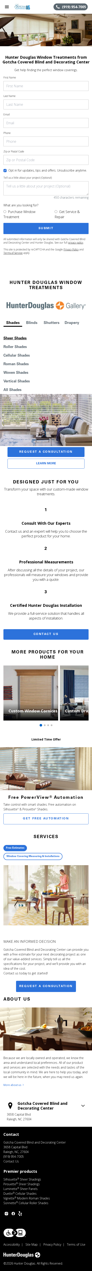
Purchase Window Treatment (19, 214)
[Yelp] (20, 1214)
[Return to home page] (26, 7)
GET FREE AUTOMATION (46, 818)
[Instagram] (6, 1214)
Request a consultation (46, 986)
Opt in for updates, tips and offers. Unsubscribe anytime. (47, 170)
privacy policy (75, 242)
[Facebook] (13, 1214)
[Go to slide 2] (45, 725)
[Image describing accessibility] (14, 1233)
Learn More (46, 463)
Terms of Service (13, 253)
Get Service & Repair (67, 214)
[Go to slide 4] (51, 725)
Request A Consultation (46, 452)
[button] (6, 6)
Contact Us (46, 634)
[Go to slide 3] (48, 725)
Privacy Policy (71, 249)
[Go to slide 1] (41, 725)
